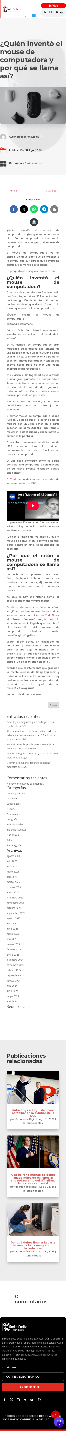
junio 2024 (12, 990)
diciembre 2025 (15, 897)
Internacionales (15, 824)
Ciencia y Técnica (16, 793)
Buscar (54, 705)
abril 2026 (12, 876)
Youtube (15, 479)
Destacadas (13, 814)
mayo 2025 (13, 933)
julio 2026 (12, 861)
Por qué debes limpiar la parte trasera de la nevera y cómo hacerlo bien (33, 1245)
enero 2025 (13, 954)
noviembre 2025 (15, 902)
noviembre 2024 (15, 965)
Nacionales (13, 834)
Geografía (12, 819)
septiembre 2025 (16, 913)
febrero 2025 (14, 949)
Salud (10, 840)
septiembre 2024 (16, 975)
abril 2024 (12, 1001)
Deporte (11, 809)
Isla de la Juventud (16, 829)
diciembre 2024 (15, 959)
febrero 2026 (14, 887)
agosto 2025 (13, 918)
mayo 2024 (13, 996)
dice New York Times (45, 615)
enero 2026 (13, 892)
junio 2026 (12, 866)
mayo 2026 (13, 871)
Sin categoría (14, 845)
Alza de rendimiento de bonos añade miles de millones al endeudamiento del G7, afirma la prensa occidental (32, 735)
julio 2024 (12, 985)
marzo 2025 (13, 944)
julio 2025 (12, 923)
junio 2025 (12, 928)
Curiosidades (33, 163)
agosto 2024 (13, 980)
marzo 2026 (13, 881)
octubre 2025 (14, 907)
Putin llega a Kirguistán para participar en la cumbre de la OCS (33, 1113)
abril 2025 (12, 939)
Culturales (12, 798)
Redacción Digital (28, 136)
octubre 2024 (14, 970)
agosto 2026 (13, 856)
